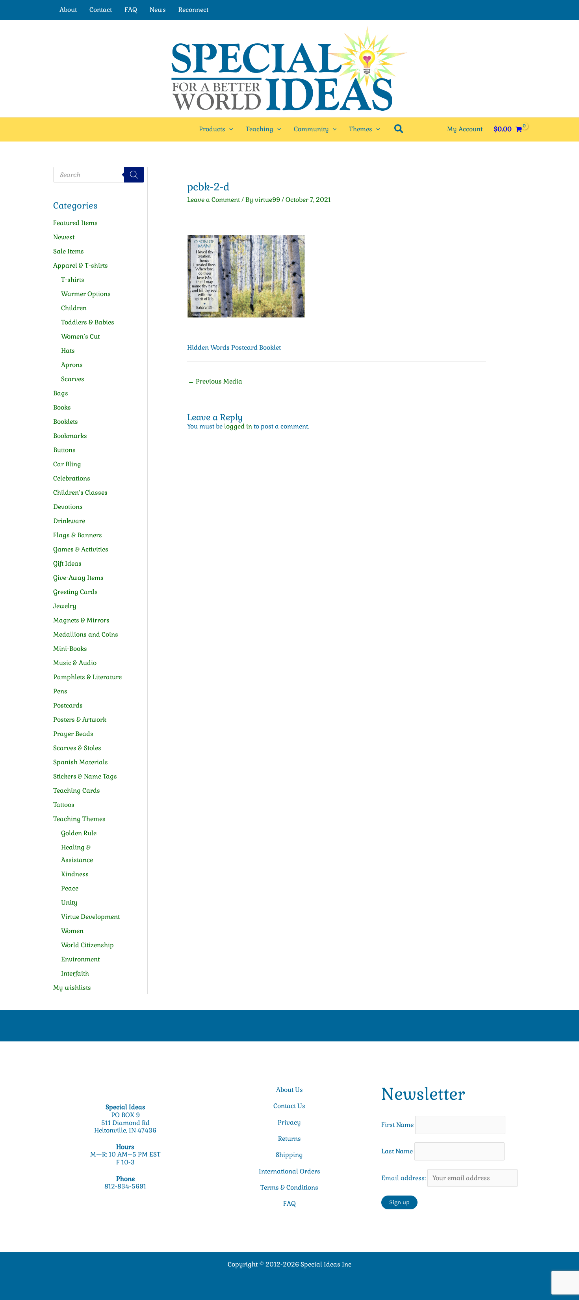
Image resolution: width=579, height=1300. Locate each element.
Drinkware (69, 521)
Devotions (68, 507)
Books (62, 407)
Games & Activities (80, 549)
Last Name (397, 1151)
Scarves (72, 379)
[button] (229, 129)
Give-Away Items (78, 578)
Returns (289, 1138)
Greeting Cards (75, 592)
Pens (60, 691)
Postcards (68, 705)
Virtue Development (90, 917)
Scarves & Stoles (77, 748)
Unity (69, 902)
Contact (100, 10)
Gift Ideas (67, 563)
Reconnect (193, 10)
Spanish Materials (80, 762)
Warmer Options (86, 294)
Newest (63, 237)
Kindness (75, 874)
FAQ (130, 10)
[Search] (134, 175)
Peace (69, 888)
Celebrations (71, 478)
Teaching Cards (76, 790)
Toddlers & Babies (87, 322)
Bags (60, 393)
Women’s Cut (80, 336)
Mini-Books (70, 648)
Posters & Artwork (79, 719)
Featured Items (75, 223)
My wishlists (72, 987)
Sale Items (68, 251)
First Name (397, 1125)
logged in (238, 426)
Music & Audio (74, 663)
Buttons (64, 450)
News (158, 10)
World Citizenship (87, 945)
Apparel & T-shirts (80, 265)
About (68, 10)
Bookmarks (70, 436)
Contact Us (289, 1106)
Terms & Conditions (289, 1187)
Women (72, 931)
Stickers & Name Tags (85, 776)
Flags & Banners (77, 535)
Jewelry (64, 606)
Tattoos (63, 805)
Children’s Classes (80, 492)
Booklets (65, 421)
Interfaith (75, 973)
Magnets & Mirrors (81, 620)
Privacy (289, 1122)
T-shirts (72, 280)
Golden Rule (78, 833)
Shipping (289, 1155)
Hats (68, 350)
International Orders (289, 1171)
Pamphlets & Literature (87, 677)
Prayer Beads (73, 734)
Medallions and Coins (85, 634)
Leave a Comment (213, 200)
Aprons (72, 365)
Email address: (404, 1178)
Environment (80, 959)
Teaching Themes (79, 819)
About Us (289, 1090)
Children (74, 308)
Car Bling (67, 464)
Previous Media (215, 381)
